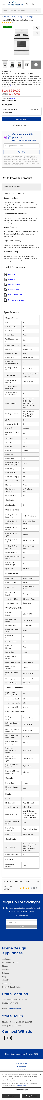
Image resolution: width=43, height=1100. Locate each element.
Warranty (11, 279)
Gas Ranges (29, 17)
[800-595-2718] (33, 3)
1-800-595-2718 (14, 1008)
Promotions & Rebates (11, 963)
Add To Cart (21, 119)
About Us (5, 980)
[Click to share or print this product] (36, 28)
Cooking (13, 17)
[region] (21, 1085)
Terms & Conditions (21, 1063)
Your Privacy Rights (21, 1090)
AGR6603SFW (11, 100)
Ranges (20, 17)
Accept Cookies (31, 1096)
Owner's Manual (14, 274)
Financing (6, 966)
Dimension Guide (15, 295)
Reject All (11, 1096)
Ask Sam (21, 152)
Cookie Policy (21, 1085)
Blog (4, 977)
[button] (3, 3)
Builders (5, 973)
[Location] (27, 3)
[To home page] (15, 3)
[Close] (40, 1074)
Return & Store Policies (11, 987)
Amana (12, 98)
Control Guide (13, 290)
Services (5, 970)
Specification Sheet (15, 300)
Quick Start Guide (15, 284)
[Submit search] (37, 11)
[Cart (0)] (39, 3)
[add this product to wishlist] (36, 33)
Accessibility (21, 1070)
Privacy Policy (21, 1066)
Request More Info (22, 125)
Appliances (5, 17)
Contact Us (6, 983)
